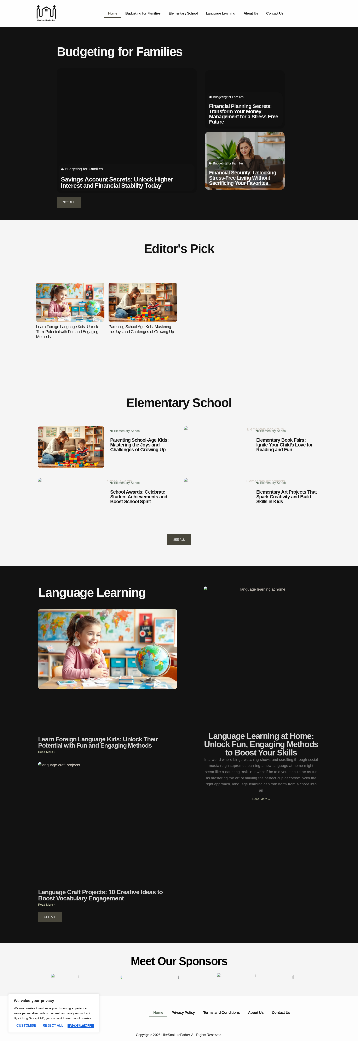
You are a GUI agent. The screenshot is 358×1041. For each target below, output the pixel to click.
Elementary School (183, 13)
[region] (53, 1013)
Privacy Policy (183, 1012)
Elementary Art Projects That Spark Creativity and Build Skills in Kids (286, 496)
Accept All (80, 1025)
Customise (26, 1025)
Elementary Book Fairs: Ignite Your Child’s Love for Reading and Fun (284, 444)
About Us (251, 13)
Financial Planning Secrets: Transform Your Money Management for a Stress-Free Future (243, 114)
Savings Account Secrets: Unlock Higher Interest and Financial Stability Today (117, 182)
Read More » (47, 751)
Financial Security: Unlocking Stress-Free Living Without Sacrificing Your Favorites (242, 178)
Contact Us (274, 13)
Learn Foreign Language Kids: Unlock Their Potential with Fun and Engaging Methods (67, 331)
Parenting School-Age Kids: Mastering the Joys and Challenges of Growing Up (141, 329)
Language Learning (220, 13)
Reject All (53, 1025)
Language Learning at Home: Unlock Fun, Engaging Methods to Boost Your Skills (261, 744)
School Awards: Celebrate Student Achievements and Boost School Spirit (138, 496)
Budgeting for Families (142, 13)
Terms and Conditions (221, 1012)
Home (112, 13)
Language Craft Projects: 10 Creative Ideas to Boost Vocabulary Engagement (100, 895)
